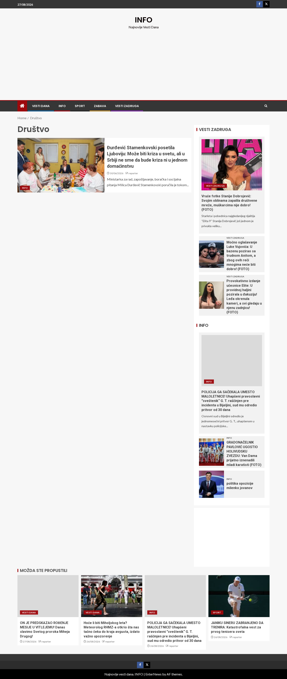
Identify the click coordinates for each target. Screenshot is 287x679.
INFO (143, 19)
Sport (80, 106)
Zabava (100, 106)
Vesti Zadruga (127, 106)
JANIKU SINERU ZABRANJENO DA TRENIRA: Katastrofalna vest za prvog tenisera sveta (237, 627)
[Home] (22, 106)
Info (62, 106)
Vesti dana (41, 106)
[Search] (266, 106)
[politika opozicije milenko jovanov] (211, 484)
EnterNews (153, 674)
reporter (133, 173)
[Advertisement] (143, 61)
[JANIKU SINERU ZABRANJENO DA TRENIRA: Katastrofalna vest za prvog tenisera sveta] (239, 596)
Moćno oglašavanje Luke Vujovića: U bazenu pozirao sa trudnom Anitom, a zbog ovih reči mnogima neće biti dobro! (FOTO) (241, 255)
